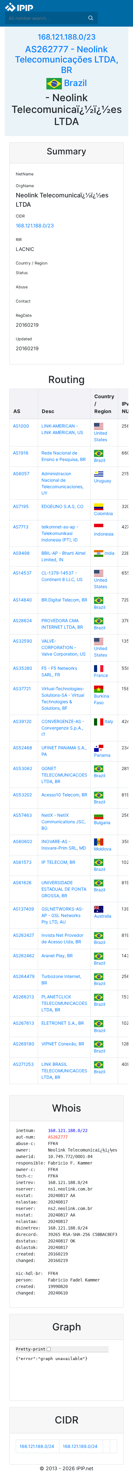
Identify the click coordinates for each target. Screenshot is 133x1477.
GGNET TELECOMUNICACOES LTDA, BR (64, 775)
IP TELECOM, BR (58, 862)
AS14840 (22, 599)
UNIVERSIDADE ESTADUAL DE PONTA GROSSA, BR (63, 889)
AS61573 (22, 862)
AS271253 (23, 1064)
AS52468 (22, 747)
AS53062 (22, 768)
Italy (109, 721)
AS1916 (20, 452)
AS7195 (21, 506)
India (109, 553)
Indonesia (104, 533)
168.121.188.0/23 (67, 36)
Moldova (102, 848)
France (101, 675)
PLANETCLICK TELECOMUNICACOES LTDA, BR (64, 1003)
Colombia (103, 513)
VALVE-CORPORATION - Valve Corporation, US (63, 647)
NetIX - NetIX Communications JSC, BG (63, 821)
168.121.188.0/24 (36, 1446)
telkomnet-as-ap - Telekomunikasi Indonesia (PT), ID (59, 533)
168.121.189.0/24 (80, 1446)
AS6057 (21, 473)
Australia (102, 916)
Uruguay (102, 480)
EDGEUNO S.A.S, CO (62, 506)
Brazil (74, 83)
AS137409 (23, 908)
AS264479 (24, 976)
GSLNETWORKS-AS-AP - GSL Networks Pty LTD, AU (62, 915)
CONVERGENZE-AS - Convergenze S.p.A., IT (62, 728)
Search (90, 18)
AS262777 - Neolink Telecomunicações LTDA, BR (66, 59)
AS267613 (23, 1023)
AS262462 (23, 955)
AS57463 (22, 815)
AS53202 (22, 794)
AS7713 (20, 526)
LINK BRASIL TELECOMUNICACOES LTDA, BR (64, 1070)
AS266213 (23, 996)
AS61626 (22, 882)
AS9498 (21, 553)
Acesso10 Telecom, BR (64, 794)
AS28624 (22, 620)
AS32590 (22, 641)
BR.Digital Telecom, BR (64, 599)
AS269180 (23, 1043)
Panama (102, 755)
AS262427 (23, 935)
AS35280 (22, 668)
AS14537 (22, 572)
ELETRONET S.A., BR (62, 1023)
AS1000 (21, 425)
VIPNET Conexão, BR (62, 1043)
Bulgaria (102, 822)
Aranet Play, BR (57, 955)
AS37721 (22, 688)
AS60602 (22, 841)
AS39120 (22, 721)
